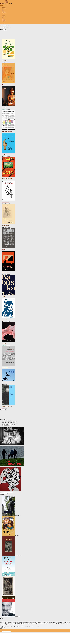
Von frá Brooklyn (4, 12)
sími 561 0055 (2, 619)
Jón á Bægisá (3, 11)
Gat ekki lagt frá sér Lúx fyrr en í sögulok (7, 423)
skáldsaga (46, 623)
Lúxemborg (26, 623)
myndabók (21, 626)
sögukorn (64, 623)
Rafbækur (3, 18)
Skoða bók (8, 109)
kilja (12, 626)
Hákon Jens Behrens (2, 623)
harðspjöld (4, 626)
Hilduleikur (54, 622)
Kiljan (12, 623)
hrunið (69, 622)
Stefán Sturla (59, 623)
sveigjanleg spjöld (31, 626)
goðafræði (34, 622)
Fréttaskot (3, 13)
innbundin (9, 626)
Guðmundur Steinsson (40, 622)
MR (36, 623)
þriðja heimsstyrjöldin (21, 624)
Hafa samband (3, 7)
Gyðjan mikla (44, 622)
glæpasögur (31, 622)
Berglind (4, 622)
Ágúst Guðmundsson (3, 624)
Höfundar (3, 10)
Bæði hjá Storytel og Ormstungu (6, 425)
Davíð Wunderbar (10, 622)
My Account (3, 629)
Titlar (2, 9)
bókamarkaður (7, 622)
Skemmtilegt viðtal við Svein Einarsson (7, 421)
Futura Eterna (28, 622)
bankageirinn (1, 622)
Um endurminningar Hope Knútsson (6, 424)
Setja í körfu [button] (5, 62)
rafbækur (24, 626)
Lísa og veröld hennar (18, 623)
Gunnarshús (36, 622)
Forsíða (1, 628)
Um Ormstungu (4, 8)
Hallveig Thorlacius (49, 622)
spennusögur (52, 623)
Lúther (24, 623)
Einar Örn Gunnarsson (16, 622)
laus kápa (14, 626)
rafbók (27, 626)
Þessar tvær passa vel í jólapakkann (6, 422)
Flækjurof (21, 622)
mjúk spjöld (18, 626)
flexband (1, 626)
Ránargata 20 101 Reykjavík (2, 618)
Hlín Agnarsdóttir (64, 622)
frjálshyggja (24, 622)
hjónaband (58, 622)
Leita (2, 630)
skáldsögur (49, 623)
